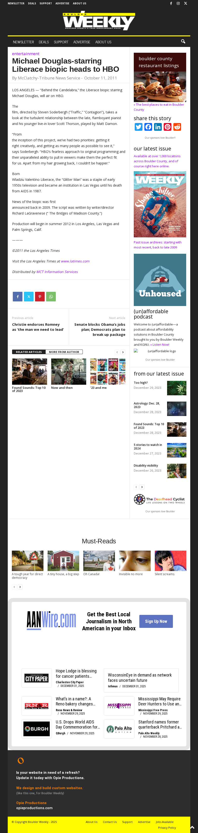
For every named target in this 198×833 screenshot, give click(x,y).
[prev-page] (117, 352)
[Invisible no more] (135, 561)
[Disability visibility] (176, 471)
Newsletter (16, 3)
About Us (79, 3)
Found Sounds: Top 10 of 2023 (28, 389)
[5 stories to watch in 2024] (176, 450)
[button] (183, 41)
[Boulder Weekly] (99, 20)
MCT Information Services (57, 271)
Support (46, 3)
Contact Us (110, 822)
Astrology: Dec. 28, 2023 (147, 405)
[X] (185, 3)
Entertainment (25, 53)
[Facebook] (171, 3)
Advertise (62, 3)
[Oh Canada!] (99, 561)
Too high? (141, 383)
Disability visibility (146, 465)
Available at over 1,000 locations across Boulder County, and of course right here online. (157, 161)
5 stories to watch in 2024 (148, 446)
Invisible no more (131, 574)
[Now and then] (68, 371)
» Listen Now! (159, 344)
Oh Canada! (91, 574)
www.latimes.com (75, 261)
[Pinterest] (40, 296)
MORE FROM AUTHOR (64, 352)
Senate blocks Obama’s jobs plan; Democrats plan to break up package (99, 329)
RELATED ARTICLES (29, 352)
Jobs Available (165, 822)
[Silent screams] (170, 561)
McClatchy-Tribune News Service (49, 78)
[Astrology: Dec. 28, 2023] (176, 409)
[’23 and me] (107, 371)
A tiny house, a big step (63, 574)
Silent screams (164, 574)
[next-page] (122, 352)
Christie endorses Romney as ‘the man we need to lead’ (38, 327)
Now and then (62, 387)
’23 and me (98, 387)
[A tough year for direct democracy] (27, 561)
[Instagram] (178, 3)
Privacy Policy (167, 827)
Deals (32, 3)
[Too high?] (176, 388)
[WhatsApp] (51, 296)
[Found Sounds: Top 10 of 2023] (29, 371)
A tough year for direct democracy (27, 576)
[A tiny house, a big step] (63, 561)
